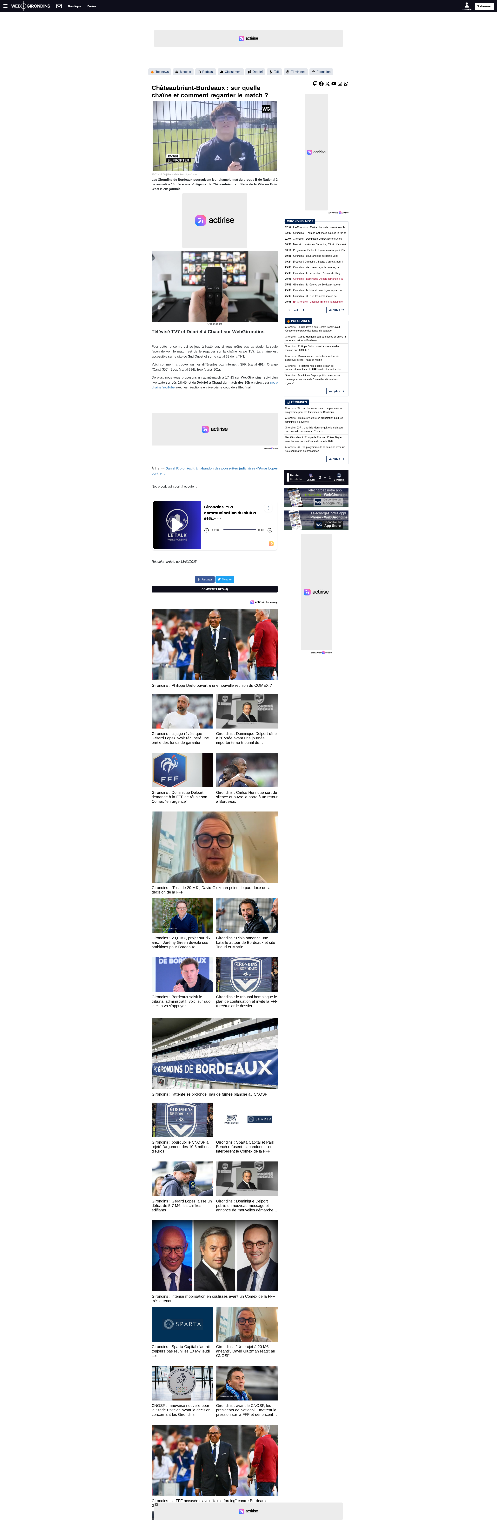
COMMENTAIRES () (215, 589)
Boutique (74, 6)
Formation (324, 71)
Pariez (91, 6)
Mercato (185, 71)
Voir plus (334, 309)
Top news (162, 71)
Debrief (258, 71)
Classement (233, 71)
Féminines (298, 71)
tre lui (161, 473)
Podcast (208, 71)
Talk (277, 71)
